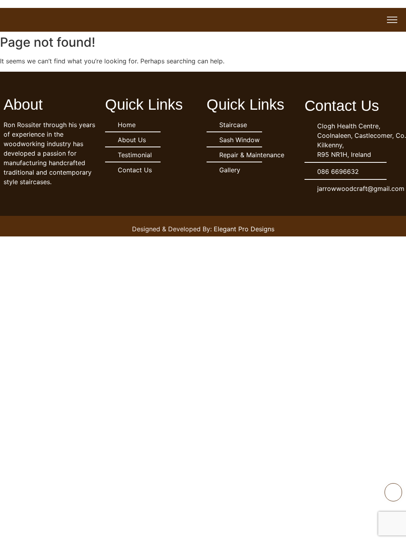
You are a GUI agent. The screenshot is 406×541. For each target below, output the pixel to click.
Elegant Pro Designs (244, 229)
